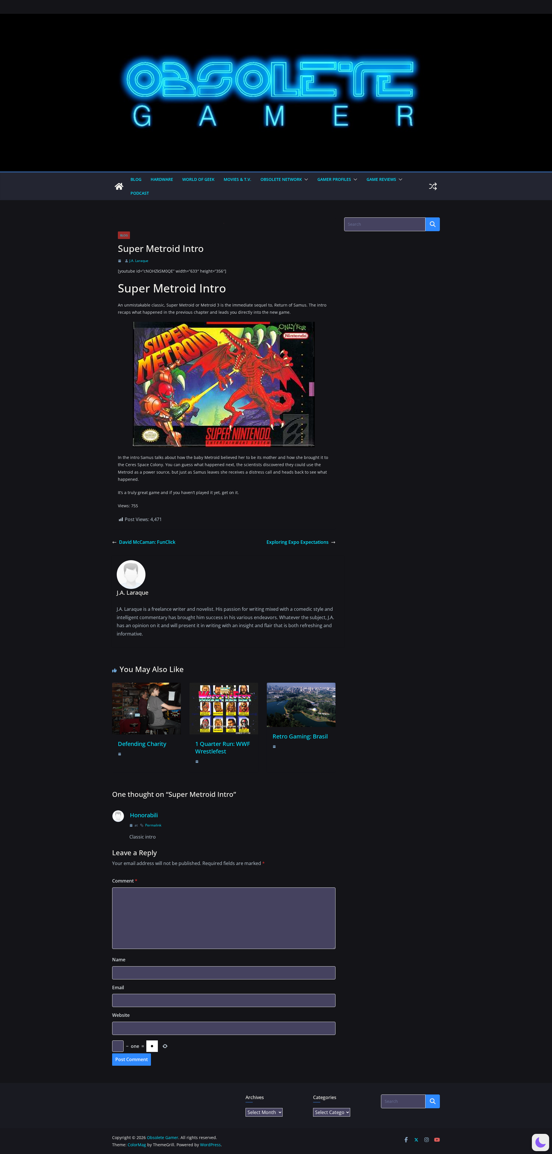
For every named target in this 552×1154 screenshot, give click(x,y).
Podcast (140, 193)
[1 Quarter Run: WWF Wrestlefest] (223, 687)
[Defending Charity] (146, 687)
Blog (136, 179)
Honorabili (144, 815)
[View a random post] (433, 186)
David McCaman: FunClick (147, 542)
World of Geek (198, 179)
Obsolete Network (281, 179)
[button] (305, 179)
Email (118, 987)
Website (121, 1015)
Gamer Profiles (334, 179)
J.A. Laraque (138, 260)
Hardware (162, 179)
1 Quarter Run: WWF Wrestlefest (222, 747)
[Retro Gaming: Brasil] (301, 687)
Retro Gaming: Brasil (300, 736)
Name (118, 959)
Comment (124, 881)
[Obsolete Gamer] (119, 186)
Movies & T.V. (237, 179)
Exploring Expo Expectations (298, 542)
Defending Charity (142, 744)
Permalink (153, 825)
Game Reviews (381, 179)
